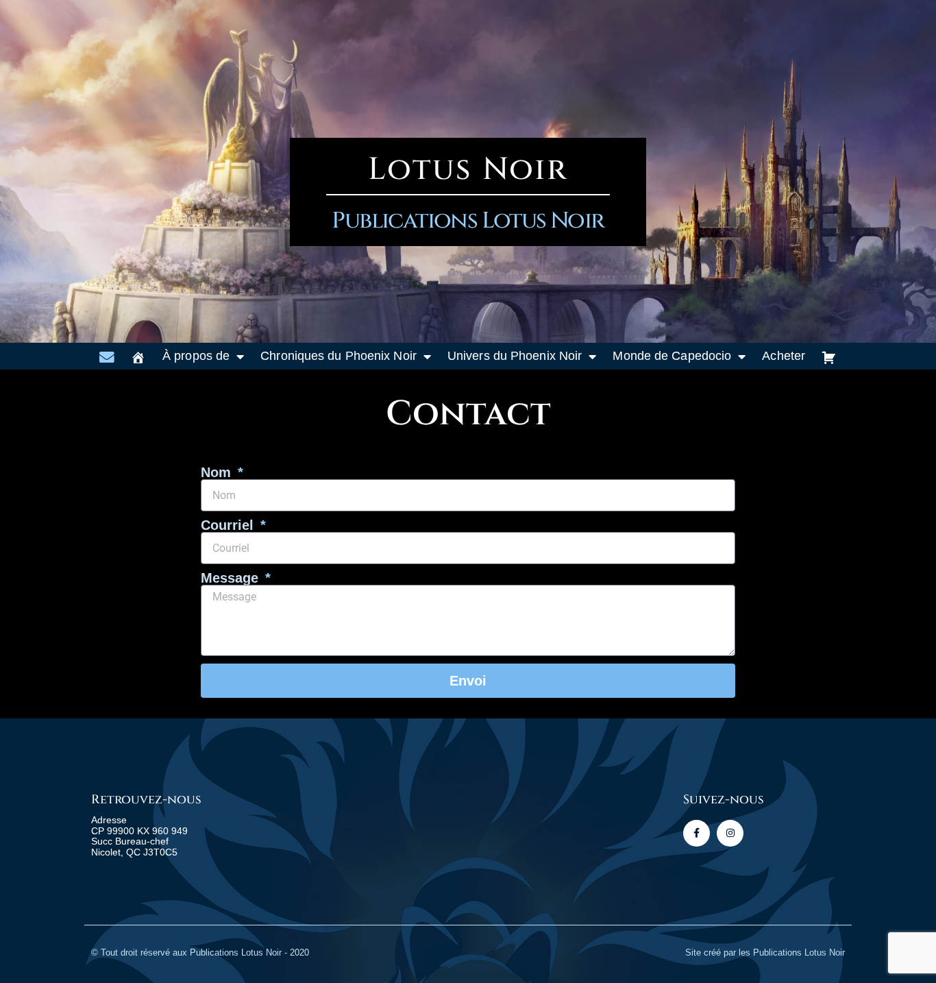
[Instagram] (730, 833)
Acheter (783, 356)
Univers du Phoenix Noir (514, 356)
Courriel (229, 525)
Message (231, 578)
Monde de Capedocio (672, 356)
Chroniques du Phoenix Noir (338, 356)
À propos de (196, 356)
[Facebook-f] (696, 833)
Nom (218, 472)
